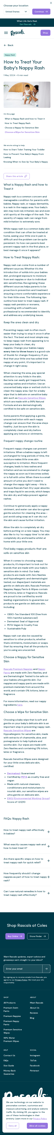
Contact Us (9, 1055)
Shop (45, 32)
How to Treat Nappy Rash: (18, 123)
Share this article (14, 176)
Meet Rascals (36, 1002)
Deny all (12, 1125)
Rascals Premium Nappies (18, 669)
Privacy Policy (21, 980)
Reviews (34, 1013)
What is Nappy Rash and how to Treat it (25, 118)
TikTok (33, 1060)
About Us (34, 1007)
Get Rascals (26, 24)
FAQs (6, 1060)
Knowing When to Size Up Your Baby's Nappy (26, 161)
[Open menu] (6, 32)
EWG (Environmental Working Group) (28, 798)
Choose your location (16, 5)
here (19, 704)
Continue (39, 11)
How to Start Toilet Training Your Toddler (24, 149)
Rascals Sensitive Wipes (32, 398)
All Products (10, 1002)
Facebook (35, 1065)
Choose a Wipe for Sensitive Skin (22, 132)
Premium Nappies (12, 1016)
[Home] (16, 32)
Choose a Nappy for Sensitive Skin (22, 127)
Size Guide (9, 1065)
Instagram (35, 1055)
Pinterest (34, 1070)
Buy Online (13, 936)
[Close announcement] (50, 21)
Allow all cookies (37, 1125)
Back (10, 45)
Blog (32, 1018)
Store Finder (36, 936)
